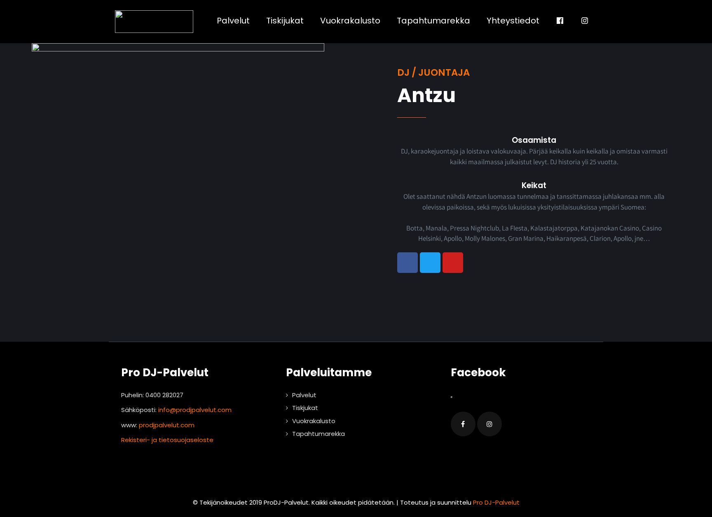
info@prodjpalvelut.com (195, 409)
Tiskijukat (285, 20)
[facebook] (463, 424)
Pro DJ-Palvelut (496, 502)
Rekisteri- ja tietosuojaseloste (167, 439)
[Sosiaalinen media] (560, 20)
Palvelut (233, 20)
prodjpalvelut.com (166, 425)
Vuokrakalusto (350, 20)
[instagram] (489, 424)
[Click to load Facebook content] (451, 397)
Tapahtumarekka (433, 20)
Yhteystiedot (513, 20)
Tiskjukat (305, 407)
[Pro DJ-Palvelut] (154, 21)
